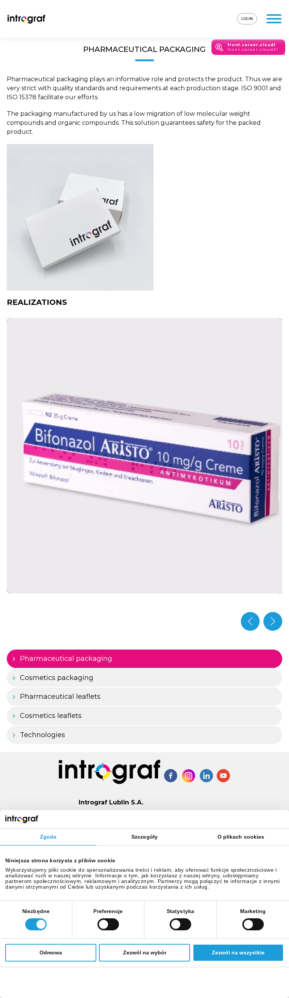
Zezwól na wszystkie (238, 953)
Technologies (42, 735)
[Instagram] (188, 775)
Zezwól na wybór (144, 953)
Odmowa (51, 953)
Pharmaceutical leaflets (60, 696)
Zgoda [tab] (48, 837)
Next (272, 621)
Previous (250, 621)
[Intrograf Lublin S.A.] (26, 19)
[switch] (108, 924)
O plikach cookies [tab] (241, 837)
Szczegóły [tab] (144, 837)
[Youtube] (223, 775)
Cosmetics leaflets (51, 716)
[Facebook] (170, 775)
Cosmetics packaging (56, 678)
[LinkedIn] (206, 775)
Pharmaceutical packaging (66, 658)
